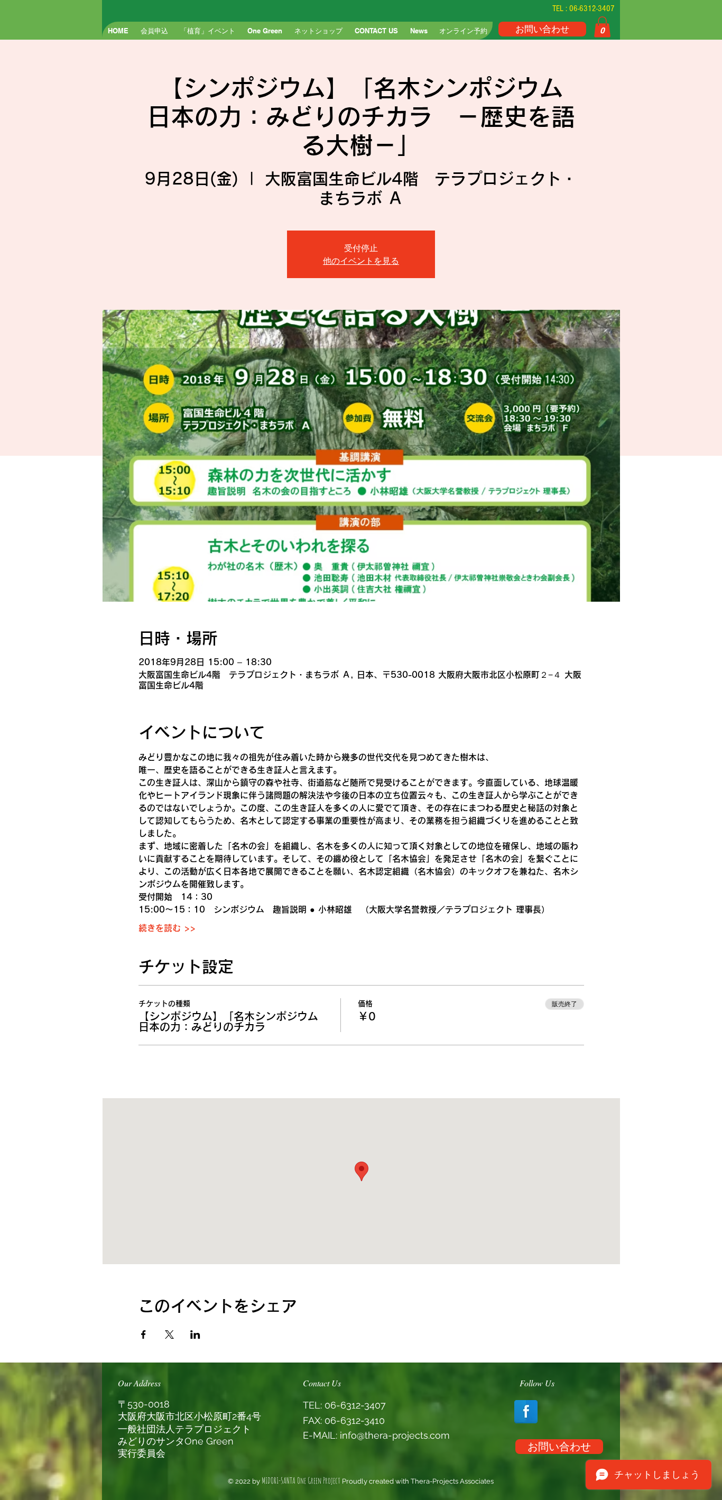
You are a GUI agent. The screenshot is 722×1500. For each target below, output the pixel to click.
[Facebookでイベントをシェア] (143, 1334)
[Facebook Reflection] (526, 1411)
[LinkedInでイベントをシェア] (195, 1334)
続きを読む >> (167, 928)
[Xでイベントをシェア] (169, 1334)
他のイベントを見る (361, 260)
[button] (602, 26)
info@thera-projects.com (395, 1435)
